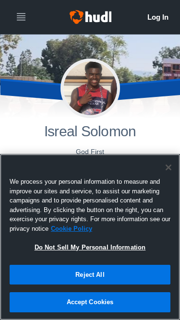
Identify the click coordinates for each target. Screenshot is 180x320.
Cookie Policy (71, 228)
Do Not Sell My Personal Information (90, 247)
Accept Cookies (90, 302)
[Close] (168, 167)
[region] (90, 237)
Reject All (89, 274)
